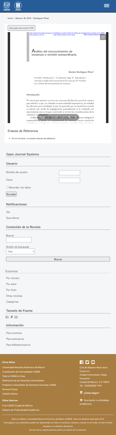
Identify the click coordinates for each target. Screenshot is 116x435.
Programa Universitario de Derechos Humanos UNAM (29, 384)
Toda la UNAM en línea (13, 376)
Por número (12, 278)
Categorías (12, 301)
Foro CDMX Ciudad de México (17, 405)
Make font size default (11, 316)
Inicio (10, 18)
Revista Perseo (10, 389)
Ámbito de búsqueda (17, 247)
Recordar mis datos (20, 187)
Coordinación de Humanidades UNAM (21, 371)
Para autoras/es (15, 339)
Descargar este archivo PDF (21, 28)
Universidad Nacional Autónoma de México (23, 367)
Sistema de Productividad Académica (20, 409)
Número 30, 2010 (23, 18)
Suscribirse (12, 218)
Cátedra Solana (10, 393)
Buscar (10, 235)
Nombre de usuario (16, 172)
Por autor (11, 284)
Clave (9, 179)
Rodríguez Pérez (41, 18)
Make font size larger (16, 316)
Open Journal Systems (22, 154)
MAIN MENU (106, 5)
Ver (8, 212)
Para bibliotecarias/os (18, 344)
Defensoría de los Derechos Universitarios (23, 380)
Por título (11, 290)
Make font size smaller (6, 316)
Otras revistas (14, 296)
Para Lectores (14, 333)
